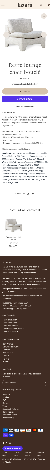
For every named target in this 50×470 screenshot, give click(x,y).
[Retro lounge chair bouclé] (13, 225)
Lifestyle (5, 355)
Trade (4, 406)
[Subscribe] (44, 383)
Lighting (5, 358)
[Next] (44, 35)
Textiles (5, 361)
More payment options (25, 106)
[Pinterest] (6, 443)
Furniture (6, 350)
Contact (5, 403)
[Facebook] (3, 443)
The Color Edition (9, 323)
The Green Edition (10, 326)
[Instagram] (10, 443)
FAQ (4, 400)
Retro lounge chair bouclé (13, 238)
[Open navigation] (3, 5)
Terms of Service (9, 415)
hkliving (5, 397)
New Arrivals (7, 344)
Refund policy (8, 412)
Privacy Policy (8, 418)
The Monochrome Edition (12, 328)
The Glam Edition (9, 320)
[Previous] (6, 35)
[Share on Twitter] (28, 194)
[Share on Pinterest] (33, 194)
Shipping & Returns (10, 409)
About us (6, 394)
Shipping (15, 84)
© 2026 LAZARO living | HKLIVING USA (19, 459)
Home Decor (7, 353)
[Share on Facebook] (24, 194)
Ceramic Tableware (10, 347)
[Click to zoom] (44, 16)
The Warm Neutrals (10, 331)
